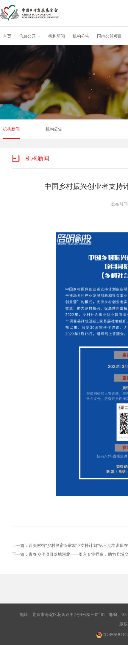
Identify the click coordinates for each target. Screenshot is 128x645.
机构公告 (81, 36)
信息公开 (27, 36)
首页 (7, 36)
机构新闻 (56, 36)
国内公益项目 (109, 36)
